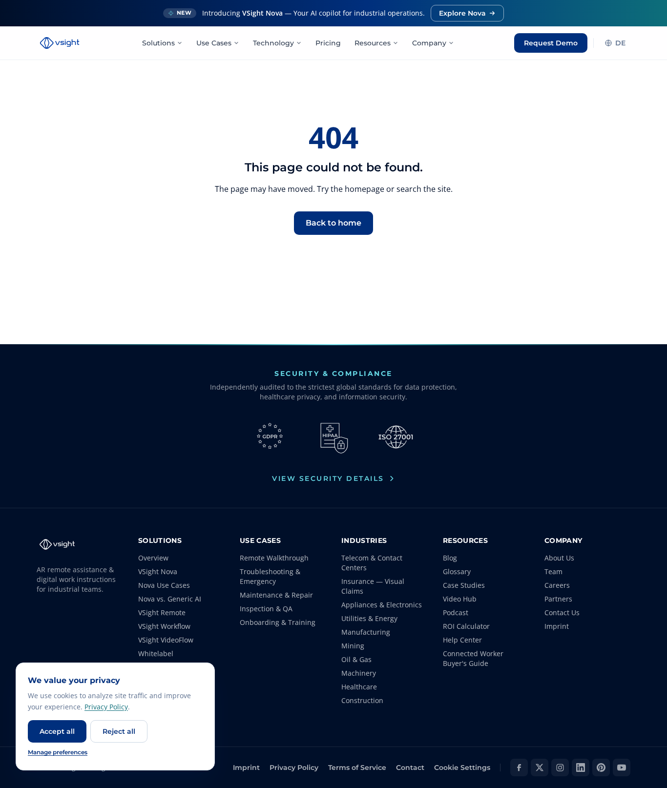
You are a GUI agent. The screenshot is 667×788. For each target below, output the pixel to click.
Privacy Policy (294, 767)
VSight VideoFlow (165, 639)
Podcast (455, 612)
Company (429, 43)
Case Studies (464, 585)
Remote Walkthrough (274, 557)
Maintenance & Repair (276, 595)
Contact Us (562, 612)
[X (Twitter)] (539, 767)
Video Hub (460, 598)
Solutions (158, 43)
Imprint (556, 626)
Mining (352, 645)
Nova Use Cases (164, 585)
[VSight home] (60, 43)
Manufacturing (365, 632)
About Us (559, 557)
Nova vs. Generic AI (169, 598)
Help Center (462, 639)
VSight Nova (157, 571)
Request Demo (551, 43)
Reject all (119, 731)
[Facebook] (519, 767)
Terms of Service (357, 767)
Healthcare (359, 686)
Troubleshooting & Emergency (270, 576)
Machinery (358, 673)
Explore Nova (462, 13)
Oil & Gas (356, 659)
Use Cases (213, 43)
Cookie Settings (462, 767)
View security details (328, 478)
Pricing (328, 43)
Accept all (57, 731)
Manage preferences (57, 752)
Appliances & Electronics (381, 604)
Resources (372, 43)
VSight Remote (162, 612)
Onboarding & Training (277, 622)
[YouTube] (621, 767)
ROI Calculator (466, 626)
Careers (557, 585)
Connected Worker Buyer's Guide (473, 658)
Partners (558, 598)
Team (553, 571)
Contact (410, 767)
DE (620, 43)
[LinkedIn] (580, 767)
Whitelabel (155, 653)
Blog (450, 557)
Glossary (457, 571)
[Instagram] (560, 767)
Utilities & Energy (369, 618)
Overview (153, 557)
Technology (273, 43)
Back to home (333, 223)
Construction (362, 700)
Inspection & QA (266, 608)
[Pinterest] (601, 767)
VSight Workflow (164, 626)
